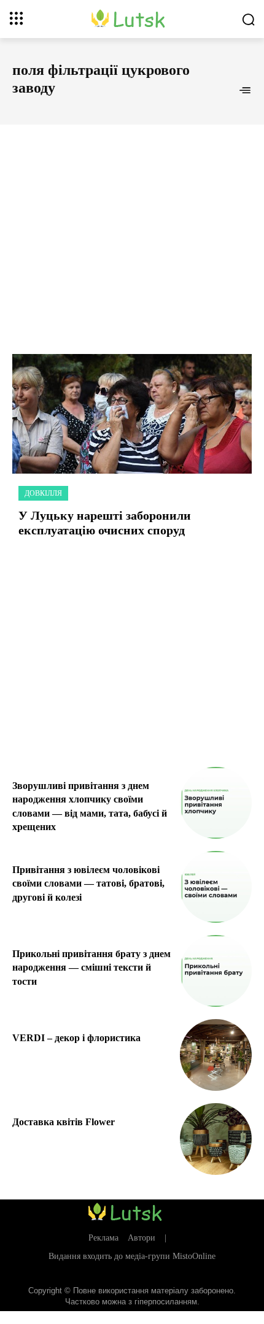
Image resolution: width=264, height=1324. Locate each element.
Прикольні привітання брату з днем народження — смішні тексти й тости (91, 968)
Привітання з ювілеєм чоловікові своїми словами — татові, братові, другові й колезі (88, 883)
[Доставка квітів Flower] (216, 1139)
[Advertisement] (132, 225)
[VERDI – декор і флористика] (216, 1055)
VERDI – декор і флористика (76, 1038)
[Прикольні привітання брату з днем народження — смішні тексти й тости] (216, 971)
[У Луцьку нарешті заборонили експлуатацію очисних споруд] (132, 414)
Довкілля (43, 493)
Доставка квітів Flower (63, 1122)
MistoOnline (194, 1256)
